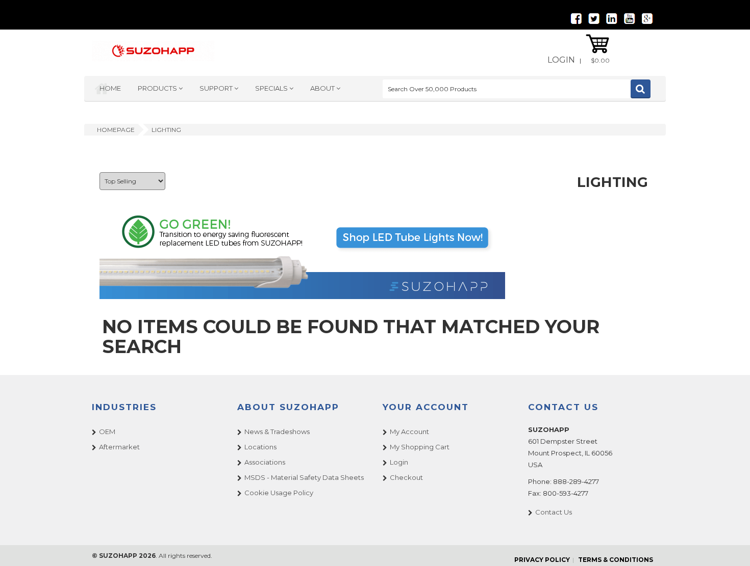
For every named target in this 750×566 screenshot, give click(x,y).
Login (561, 60)
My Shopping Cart (419, 447)
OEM (107, 431)
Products (158, 88)
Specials (272, 88)
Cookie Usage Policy (278, 493)
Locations (260, 447)
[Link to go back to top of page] (729, 545)
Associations (264, 462)
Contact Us (553, 512)
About (323, 88)
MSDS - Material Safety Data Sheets (304, 477)
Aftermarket (119, 447)
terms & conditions (615, 559)
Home (110, 88)
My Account (409, 431)
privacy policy (542, 559)
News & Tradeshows (277, 431)
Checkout (406, 477)
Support (216, 88)
